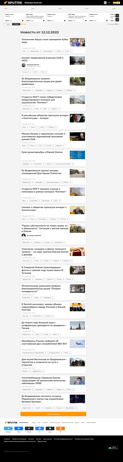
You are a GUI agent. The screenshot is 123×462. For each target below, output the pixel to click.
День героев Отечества (53, 182)
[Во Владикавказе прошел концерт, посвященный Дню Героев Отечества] (77, 173)
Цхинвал (47, 242)
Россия (24, 127)
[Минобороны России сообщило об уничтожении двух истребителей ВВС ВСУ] (77, 344)
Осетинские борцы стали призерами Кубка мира (45, 41)
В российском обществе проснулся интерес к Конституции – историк (45, 117)
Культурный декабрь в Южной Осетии (42, 152)
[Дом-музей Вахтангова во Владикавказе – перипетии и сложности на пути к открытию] (77, 362)
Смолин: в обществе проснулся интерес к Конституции (44, 208)
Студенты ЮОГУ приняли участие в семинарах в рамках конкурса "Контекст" (44, 190)
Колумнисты (25, 72)
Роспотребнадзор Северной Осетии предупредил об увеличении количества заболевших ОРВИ (43, 380)
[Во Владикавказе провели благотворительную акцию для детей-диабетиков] (77, 81)
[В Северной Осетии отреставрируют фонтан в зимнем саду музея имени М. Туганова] (77, 270)
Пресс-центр (25, 316)
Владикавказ (39, 90)
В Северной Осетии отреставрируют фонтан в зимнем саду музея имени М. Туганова (43, 270)
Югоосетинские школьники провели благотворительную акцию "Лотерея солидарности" (41, 288)
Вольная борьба (48, 51)
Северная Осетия (35, 51)
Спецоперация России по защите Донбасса (33, 352)
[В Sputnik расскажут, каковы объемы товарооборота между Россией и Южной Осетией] (77, 307)
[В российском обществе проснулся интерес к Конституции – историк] (77, 118)
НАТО (35, 72)
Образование (47, 297)
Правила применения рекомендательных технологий (19, 441)
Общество (69, 90)
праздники (56, 260)
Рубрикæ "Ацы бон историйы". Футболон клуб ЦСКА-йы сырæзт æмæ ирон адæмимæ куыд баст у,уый (77, 18)
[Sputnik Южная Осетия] (14, 5)
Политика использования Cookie (84, 439)
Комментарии (34, 200)
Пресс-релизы (47, 439)
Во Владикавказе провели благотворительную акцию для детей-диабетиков (42, 81)
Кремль (55, 334)
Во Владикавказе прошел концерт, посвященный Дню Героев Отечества (41, 172)
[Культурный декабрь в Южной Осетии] (77, 155)
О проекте (7, 439)
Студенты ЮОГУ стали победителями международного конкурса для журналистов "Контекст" (42, 100)
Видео (23, 145)
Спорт (23, 51)
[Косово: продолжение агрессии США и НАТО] (77, 60)
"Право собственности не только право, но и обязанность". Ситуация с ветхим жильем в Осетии (45, 228)
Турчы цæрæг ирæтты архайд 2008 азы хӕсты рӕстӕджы (34, 17)
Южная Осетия (26, 108)
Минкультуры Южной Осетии (63, 164)
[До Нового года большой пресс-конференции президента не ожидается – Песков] (77, 325)
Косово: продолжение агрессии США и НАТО (42, 59)
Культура (49, 164)
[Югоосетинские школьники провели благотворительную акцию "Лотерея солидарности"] (77, 288)
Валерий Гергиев (70, 408)
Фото (83, 422)
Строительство (58, 242)
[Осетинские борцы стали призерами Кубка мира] (77, 42)
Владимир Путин (26, 334)
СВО (39, 422)
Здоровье (49, 90)
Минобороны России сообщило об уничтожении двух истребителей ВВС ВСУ (44, 342)
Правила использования (19, 439)
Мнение (42, 127)
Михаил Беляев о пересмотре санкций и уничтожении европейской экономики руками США (43, 136)
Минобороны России (54, 352)
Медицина (59, 90)
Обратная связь (42, 441)
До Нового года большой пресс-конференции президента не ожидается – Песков (44, 325)
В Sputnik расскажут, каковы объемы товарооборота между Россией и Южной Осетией (43, 307)
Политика (49, 145)
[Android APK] (113, 448)
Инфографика (25, 164)
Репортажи (37, 242)
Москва (46, 334)
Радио (23, 200)
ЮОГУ (45, 108)
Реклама (38, 439)
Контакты (31, 439)
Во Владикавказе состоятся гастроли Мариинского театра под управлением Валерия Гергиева (42, 399)
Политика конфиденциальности (63, 439)
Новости (7, 16)
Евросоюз (58, 145)
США (67, 51)
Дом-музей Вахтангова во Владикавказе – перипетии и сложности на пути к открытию (44, 362)
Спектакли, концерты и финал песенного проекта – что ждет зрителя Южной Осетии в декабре (45, 252)
